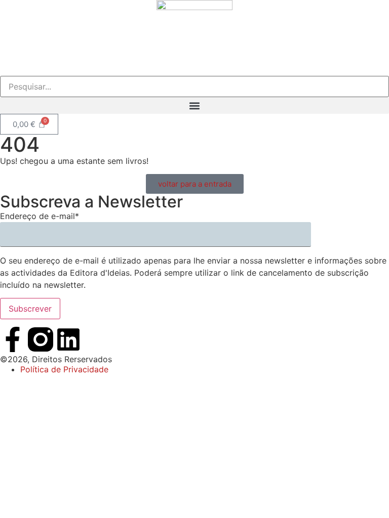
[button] (194, 105)
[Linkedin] (68, 339)
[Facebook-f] (12, 339)
